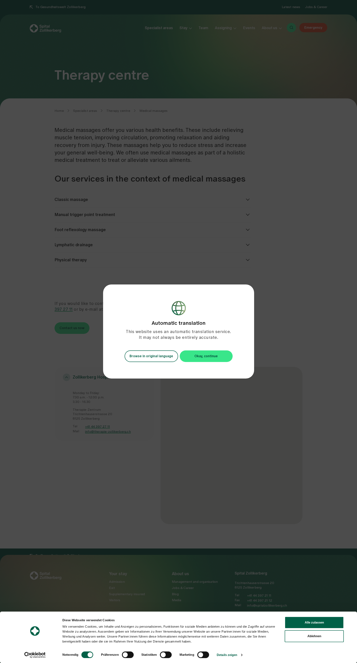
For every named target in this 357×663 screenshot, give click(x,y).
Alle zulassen (314, 622)
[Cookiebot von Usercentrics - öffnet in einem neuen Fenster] (35, 655)
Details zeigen (227, 655)
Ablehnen (314, 636)
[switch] (128, 654)
